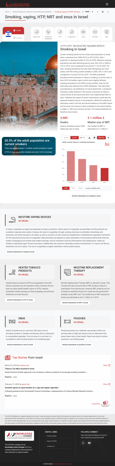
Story (105, 365)
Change (19, 38)
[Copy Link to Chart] (94, 137)
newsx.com (24, 365)
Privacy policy (51, 436)
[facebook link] (92, 12)
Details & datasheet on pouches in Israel (76, 345)
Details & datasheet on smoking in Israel (86, 196)
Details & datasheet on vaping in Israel (20, 252)
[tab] (36, 34)
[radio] (66, 137)
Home (7, 12)
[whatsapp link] (108, 12)
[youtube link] (89, 443)
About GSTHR (52, 441)
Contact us (51, 446)
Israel (15, 377)
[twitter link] (97, 12)
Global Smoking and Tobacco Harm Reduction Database (31, 12)
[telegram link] (103, 12)
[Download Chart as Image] (89, 137)
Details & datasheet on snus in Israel (20, 345)
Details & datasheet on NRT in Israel (75, 303)
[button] (92, 12)
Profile (18, 30)
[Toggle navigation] (107, 4)
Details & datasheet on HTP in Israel (20, 300)
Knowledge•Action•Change (62, 464)
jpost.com (26, 384)
